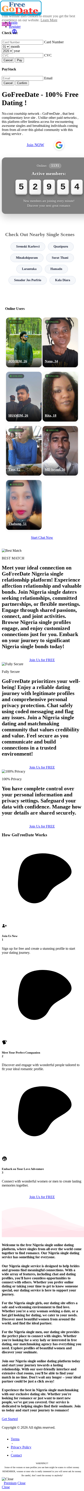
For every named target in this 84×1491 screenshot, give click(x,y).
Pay (19, 60)
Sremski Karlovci (28, 246)
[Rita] (60, 397)
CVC (48, 55)
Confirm (22, 83)
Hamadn (56, 269)
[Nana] (60, 342)
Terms (15, 1439)
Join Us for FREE (42, 660)
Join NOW (35, 145)
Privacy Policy (21, 1447)
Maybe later (42, 788)
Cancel (8, 60)
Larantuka (29, 269)
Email (48, 78)
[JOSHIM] (24, 342)
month (15, 46)
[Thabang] (24, 505)
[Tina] (24, 451)
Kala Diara (62, 280)
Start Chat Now (42, 537)
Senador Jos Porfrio (27, 280)
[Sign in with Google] (59, 145)
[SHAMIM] (24, 397)
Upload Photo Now (44, 778)
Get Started (10, 1419)
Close (21, 1483)
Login (13, 22)
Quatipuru (61, 246)
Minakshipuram (27, 257)
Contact (16, 1455)
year (17, 51)
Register (15, 26)
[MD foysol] (60, 451)
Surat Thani (60, 257)
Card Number (54, 42)
